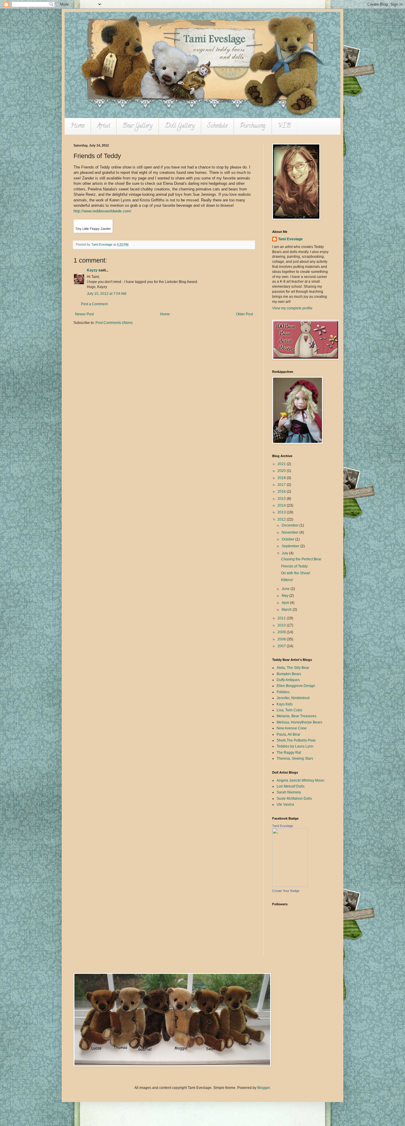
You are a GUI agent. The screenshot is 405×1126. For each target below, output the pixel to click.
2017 (282, 485)
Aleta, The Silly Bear (293, 668)
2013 (282, 512)
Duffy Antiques (288, 680)
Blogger (263, 1088)
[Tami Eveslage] (290, 886)
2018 (282, 478)
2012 (282, 519)
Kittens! (287, 580)
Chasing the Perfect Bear (301, 559)
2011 (282, 618)
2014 (282, 505)
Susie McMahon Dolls (294, 798)
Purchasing (252, 126)
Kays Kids (285, 704)
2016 (282, 491)
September (291, 546)
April (286, 603)
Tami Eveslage (290, 239)
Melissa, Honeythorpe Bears (299, 722)
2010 (282, 625)
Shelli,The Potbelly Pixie (296, 740)
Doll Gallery (180, 126)
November (290, 532)
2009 (282, 632)
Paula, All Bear (288, 734)
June (286, 589)
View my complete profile (292, 308)
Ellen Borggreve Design (296, 686)
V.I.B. (284, 126)
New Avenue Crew (292, 728)
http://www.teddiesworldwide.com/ (102, 211)
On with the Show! (295, 573)
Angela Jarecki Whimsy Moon (300, 780)
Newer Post (84, 314)
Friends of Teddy (294, 566)
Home (77, 126)
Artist (103, 126)
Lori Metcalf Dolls (290, 786)
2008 (282, 639)
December (290, 525)
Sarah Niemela (289, 792)
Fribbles (283, 692)
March (287, 609)
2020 (282, 471)
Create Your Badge (285, 891)
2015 (282, 499)
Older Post (244, 314)
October (288, 539)
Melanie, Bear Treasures (296, 716)
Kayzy (92, 270)
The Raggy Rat (289, 752)
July (285, 553)
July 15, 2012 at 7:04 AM (106, 294)
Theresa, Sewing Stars (295, 758)
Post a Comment (94, 304)
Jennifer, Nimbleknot (293, 698)
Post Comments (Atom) (114, 323)
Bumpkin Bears (289, 674)
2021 (282, 464)
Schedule (217, 126)
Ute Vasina (285, 804)
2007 (282, 646)
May (285, 596)
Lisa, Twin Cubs (289, 710)
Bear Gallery (137, 126)
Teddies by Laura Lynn (295, 746)
